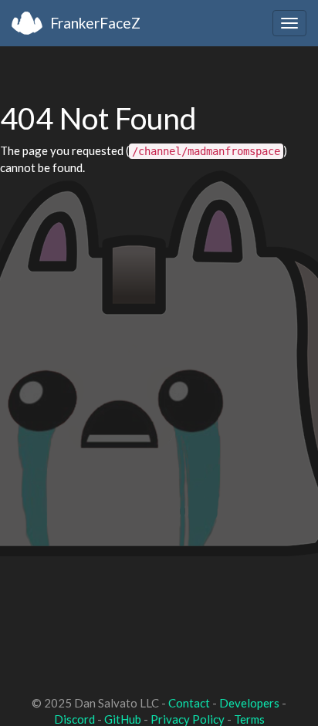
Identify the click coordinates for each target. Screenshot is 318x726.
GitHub (122, 719)
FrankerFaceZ (95, 23)
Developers (249, 703)
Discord (74, 719)
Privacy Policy (188, 719)
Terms (249, 719)
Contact (189, 703)
